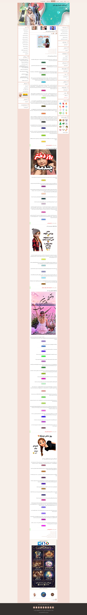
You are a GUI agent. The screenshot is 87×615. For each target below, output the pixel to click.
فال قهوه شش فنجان (64, 59)
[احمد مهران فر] (53, 28)
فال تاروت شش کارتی (25, 42)
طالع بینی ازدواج (65, 71)
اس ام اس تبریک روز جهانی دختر (63, 35)
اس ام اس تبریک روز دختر (60, 5)
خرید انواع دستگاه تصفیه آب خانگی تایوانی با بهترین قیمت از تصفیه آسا (23, 60)
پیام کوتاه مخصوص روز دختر (51, 52)
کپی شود (43, 62)
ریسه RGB (66, 95)
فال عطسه (26, 101)
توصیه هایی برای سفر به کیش (24, 69)
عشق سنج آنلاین (65, 89)
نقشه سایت (40, 612)
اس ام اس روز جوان (65, 37)
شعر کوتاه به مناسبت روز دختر (51, 50)
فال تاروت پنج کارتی (25, 41)
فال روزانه (57, 1)
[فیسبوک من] (48, 607)
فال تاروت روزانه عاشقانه (24, 50)
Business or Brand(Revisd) (25, 62)
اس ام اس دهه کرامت (52, 531)
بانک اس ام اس (53, 1)
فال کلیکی (66, 84)
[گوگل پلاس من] (39, 607)
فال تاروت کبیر (26, 31)
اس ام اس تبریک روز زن (64, 31)
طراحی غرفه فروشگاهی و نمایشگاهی (25, 74)
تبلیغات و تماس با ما (43, 1)
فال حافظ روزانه (26, 88)
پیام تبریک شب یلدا (25, 91)
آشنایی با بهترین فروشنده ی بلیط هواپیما (24, 72)
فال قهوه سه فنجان (65, 57)
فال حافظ (65, 1)
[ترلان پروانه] (44, 28)
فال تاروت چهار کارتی (25, 39)
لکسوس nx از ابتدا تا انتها (25, 64)
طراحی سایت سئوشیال (25, 80)
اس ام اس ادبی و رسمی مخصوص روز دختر (50, 53)
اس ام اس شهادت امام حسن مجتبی (51, 535)
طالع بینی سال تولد (65, 132)
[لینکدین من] (34, 607)
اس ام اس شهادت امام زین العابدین (51, 537)
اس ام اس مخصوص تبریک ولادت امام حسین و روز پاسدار (48, 536)
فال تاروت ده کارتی (25, 46)
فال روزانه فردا (26, 107)
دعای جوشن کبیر (65, 76)
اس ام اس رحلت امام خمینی (64, 39)
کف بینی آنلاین (65, 65)
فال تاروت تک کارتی (25, 35)
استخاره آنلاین (48, 1)
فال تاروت (61, 1)
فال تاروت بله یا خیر (25, 52)
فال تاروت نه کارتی (25, 44)
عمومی (52, 599)
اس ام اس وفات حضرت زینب (51, 534)
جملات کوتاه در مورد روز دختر (51, 51)
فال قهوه (66, 56)
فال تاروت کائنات (25, 33)
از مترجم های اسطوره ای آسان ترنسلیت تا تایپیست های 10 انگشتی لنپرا (24, 77)
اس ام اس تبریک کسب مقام (64, 33)
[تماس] (43, 607)
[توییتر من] (41, 607)
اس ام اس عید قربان (52, 533)
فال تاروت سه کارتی (25, 37)
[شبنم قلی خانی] (34, 28)
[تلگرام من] (50, 607)
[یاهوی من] (53, 607)
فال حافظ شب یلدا (25, 89)
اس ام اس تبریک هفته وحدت (63, 30)
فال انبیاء (66, 50)
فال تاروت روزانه (25, 30)
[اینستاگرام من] (46, 607)
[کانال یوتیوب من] (36, 607)
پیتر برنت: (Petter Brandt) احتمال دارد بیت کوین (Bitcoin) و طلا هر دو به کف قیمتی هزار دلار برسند (23, 66)
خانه (68, 1)
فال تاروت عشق (26, 48)
